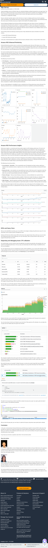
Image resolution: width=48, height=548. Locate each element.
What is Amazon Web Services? (7, 495)
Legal (11, 544)
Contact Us (3, 529)
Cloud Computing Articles (38, 505)
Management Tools (20, 503)
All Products (19, 495)
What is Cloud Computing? (6, 507)
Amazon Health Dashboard (38, 502)
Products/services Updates (6, 498)
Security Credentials (4, 525)
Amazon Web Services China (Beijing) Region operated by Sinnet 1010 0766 (15, 482)
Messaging (19, 510)
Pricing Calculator (36, 497)
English (6, 541)
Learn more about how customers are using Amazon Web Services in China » (24, 536)
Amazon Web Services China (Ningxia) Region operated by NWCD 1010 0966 (16, 480)
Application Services (20, 508)
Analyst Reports (4, 502)
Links (6, 546)
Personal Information (5, 522)
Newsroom (3, 500)
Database (18, 500)
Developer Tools (36, 495)
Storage (18, 498)
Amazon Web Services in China (7, 497)
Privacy (7, 544)
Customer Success (4, 503)
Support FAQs (35, 500)
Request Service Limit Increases (7, 527)
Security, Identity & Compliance (23, 505)
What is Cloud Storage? (5, 510)
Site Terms (3, 544)
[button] (42, 1)
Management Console (5, 519)
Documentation (36, 503)
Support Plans (35, 498)
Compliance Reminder (17, 544)
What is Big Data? (4, 508)
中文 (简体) (11, 541)
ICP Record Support (36, 507)
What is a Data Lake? (5, 513)
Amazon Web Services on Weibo (9, 479)
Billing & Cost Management (6, 520)
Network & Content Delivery (22, 502)
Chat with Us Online (40, 479)
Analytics (18, 507)
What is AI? (3, 512)
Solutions (18, 513)
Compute (18, 497)
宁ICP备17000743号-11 (31, 546)
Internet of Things (20, 512)
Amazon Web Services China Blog (25, 479)
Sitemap (2, 546)
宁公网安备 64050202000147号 (32, 544)
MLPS (34, 508)
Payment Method (4, 524)
